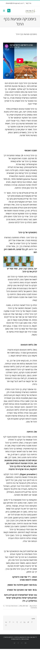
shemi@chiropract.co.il (14, 3)
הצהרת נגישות (25, 639)
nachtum (34, 606)
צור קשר (28, 3)
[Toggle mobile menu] (4, 11)
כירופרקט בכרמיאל (8, 637)
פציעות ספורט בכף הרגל (12, 606)
